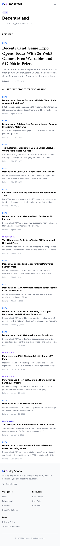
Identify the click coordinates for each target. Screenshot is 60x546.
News (4, 496)
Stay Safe (36, 501)
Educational (7, 501)
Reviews (6, 505)
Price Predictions (10, 510)
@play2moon (11, 484)
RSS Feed (36, 505)
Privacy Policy (8, 522)
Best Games (37, 496)
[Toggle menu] (55, 3)
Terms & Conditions (11, 526)
